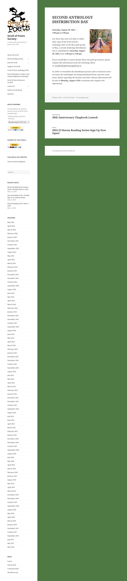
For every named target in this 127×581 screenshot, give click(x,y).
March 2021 (11, 428)
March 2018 (11, 521)
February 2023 (12, 349)
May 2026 (10, 222)
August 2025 (11, 252)
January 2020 (12, 476)
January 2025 (12, 271)
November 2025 (13, 241)
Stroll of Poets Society (16, 37)
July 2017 (10, 540)
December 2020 (13, 439)
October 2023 (12, 323)
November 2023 (13, 319)
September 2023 (13, 327)
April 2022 (11, 383)
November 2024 (13, 278)
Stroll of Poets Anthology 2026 (18, 70)
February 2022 (12, 390)
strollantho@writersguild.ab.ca (68, 65)
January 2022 (12, 394)
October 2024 (12, 282)
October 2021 (12, 405)
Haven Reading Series (15, 59)
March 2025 (11, 263)
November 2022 (13, 360)
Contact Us (11, 86)
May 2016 (10, 547)
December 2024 (13, 275)
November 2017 (13, 528)
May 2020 (10, 461)
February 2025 (12, 267)
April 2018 (11, 517)
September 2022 (13, 368)
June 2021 (10, 420)
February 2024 (12, 308)
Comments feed (13, 569)
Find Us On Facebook (14, 90)
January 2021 (12, 435)
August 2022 (11, 372)
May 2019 (10, 484)
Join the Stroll (12, 63)
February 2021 (12, 431)
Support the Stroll (13, 66)
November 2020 (13, 442)
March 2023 (11, 345)
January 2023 (12, 353)
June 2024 (10, 293)
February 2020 (12, 472)
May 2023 (10, 338)
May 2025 (10, 256)
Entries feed (11, 565)
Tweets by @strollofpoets (16, 162)
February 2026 (12, 233)
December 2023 (13, 316)
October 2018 (12, 502)
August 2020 (11, 454)
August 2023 (11, 331)
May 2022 (10, 379)
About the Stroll (13, 55)
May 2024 (10, 297)
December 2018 (13, 495)
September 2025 (13, 248)
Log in (9, 561)
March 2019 (11, 491)
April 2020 (11, 465)
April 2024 (11, 301)
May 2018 (10, 513)
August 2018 (11, 510)
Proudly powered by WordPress (63, 151)
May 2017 (10, 543)
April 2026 (11, 226)
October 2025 (12, 245)
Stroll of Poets (70, 97)
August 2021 (11, 413)
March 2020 (11, 469)
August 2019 (11, 480)
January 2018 (12, 525)
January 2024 (12, 312)
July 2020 (10, 457)
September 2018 (13, 506)
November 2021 (13, 401)
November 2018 (13, 498)
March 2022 (11, 386)
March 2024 (11, 304)
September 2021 (13, 409)
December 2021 (13, 398)
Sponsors (10, 94)
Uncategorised (83, 97)
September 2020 (13, 450)
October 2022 (12, 364)
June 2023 (10, 334)
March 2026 (11, 230)
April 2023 (11, 342)
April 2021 (11, 424)
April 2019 (11, 487)
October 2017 (12, 532)
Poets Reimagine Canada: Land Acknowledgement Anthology (18, 75)
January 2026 (12, 237)
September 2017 (13, 536)
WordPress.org (12, 572)
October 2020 (12, 446)
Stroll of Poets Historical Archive (16, 81)
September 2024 (13, 286)
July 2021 (10, 416)
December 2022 (13, 357)
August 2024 (11, 289)
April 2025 (11, 260)
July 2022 (10, 375)
